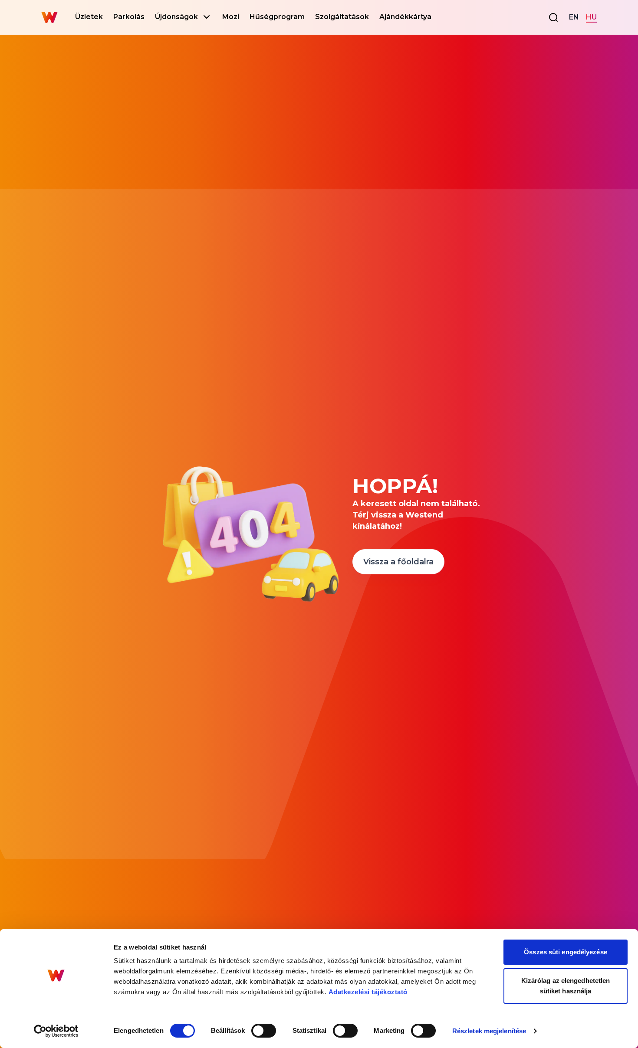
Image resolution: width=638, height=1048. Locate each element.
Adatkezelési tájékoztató (368, 992)
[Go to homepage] (49, 17)
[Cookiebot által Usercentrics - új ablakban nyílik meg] (56, 1031)
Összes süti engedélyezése (565, 952)
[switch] (263, 1031)
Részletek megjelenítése (489, 1031)
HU (591, 17)
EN (574, 17)
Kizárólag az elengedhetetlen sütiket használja (565, 986)
